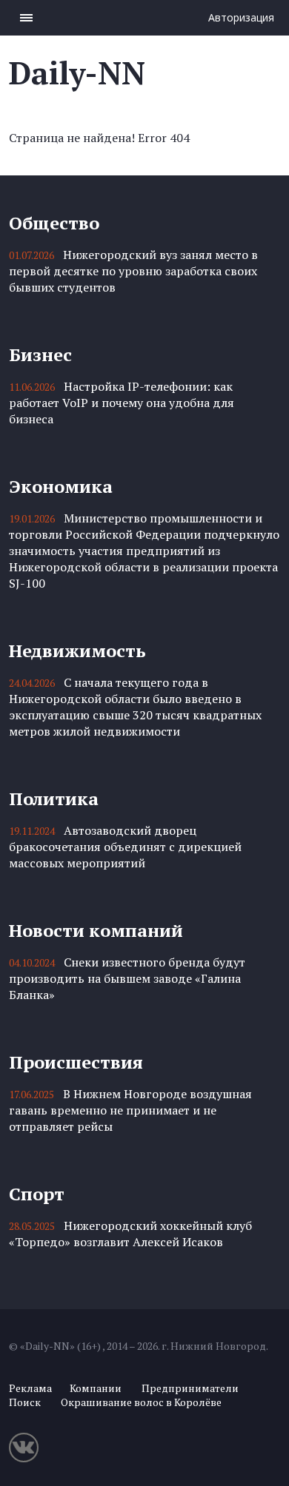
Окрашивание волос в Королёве (141, 1402)
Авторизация (241, 17)
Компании (96, 1388)
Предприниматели (190, 1388)
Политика (54, 798)
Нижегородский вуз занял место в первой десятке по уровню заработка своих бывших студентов (133, 270)
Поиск (25, 1402)
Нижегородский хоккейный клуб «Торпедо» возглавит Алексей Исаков (130, 1233)
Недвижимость (77, 650)
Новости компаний (96, 930)
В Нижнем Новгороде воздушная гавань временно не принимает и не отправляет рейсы (130, 1110)
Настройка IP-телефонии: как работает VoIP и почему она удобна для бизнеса (121, 402)
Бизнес (40, 354)
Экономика (61, 486)
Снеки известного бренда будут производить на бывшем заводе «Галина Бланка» (127, 978)
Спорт (36, 1194)
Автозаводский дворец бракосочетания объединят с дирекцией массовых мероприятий (125, 846)
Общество (54, 223)
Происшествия (76, 1062)
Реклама (30, 1388)
